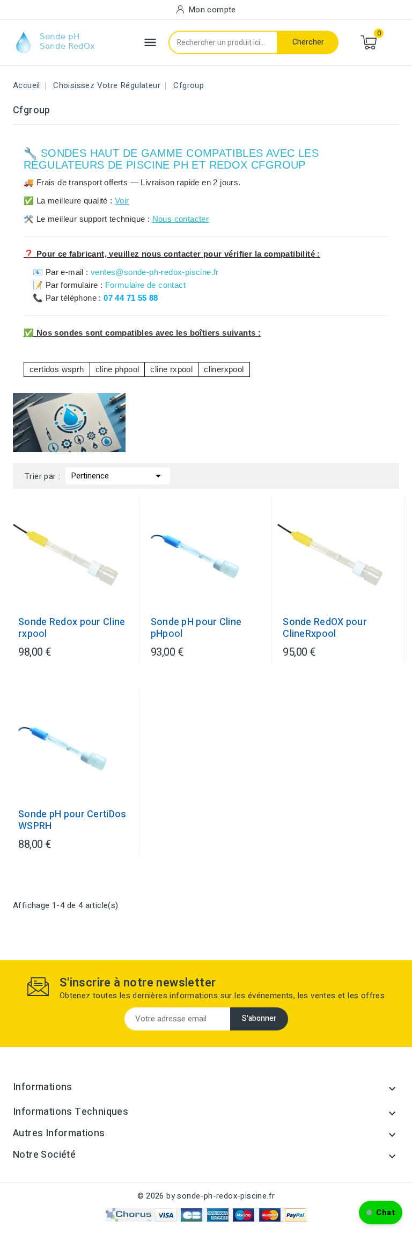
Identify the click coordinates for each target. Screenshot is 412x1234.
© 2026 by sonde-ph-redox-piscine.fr (206, 1196)
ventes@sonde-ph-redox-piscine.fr (155, 272)
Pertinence (118, 475)
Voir (122, 200)
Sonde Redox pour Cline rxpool (72, 628)
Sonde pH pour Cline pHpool (196, 628)
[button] (380, 1212)
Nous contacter (180, 218)
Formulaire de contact (145, 284)
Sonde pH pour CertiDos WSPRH (72, 820)
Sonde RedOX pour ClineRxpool (325, 628)
